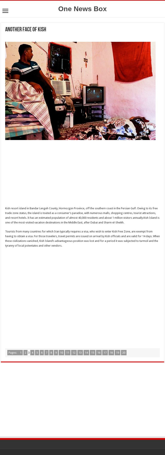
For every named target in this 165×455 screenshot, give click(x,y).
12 (73, 352)
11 (67, 352)
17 (105, 352)
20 (123, 352)
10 (61, 352)
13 (80, 352)
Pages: (13, 352)
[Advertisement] (82, 174)
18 (111, 352)
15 (92, 352)
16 (98, 352)
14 (86, 352)
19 (117, 352)
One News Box (82, 9)
